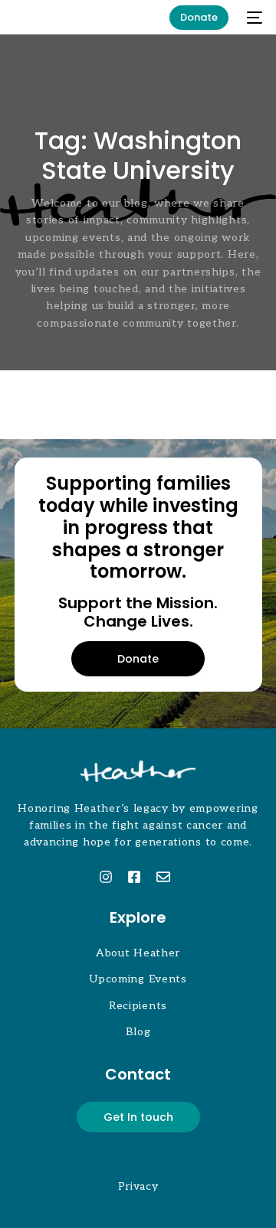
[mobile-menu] (253, 17)
